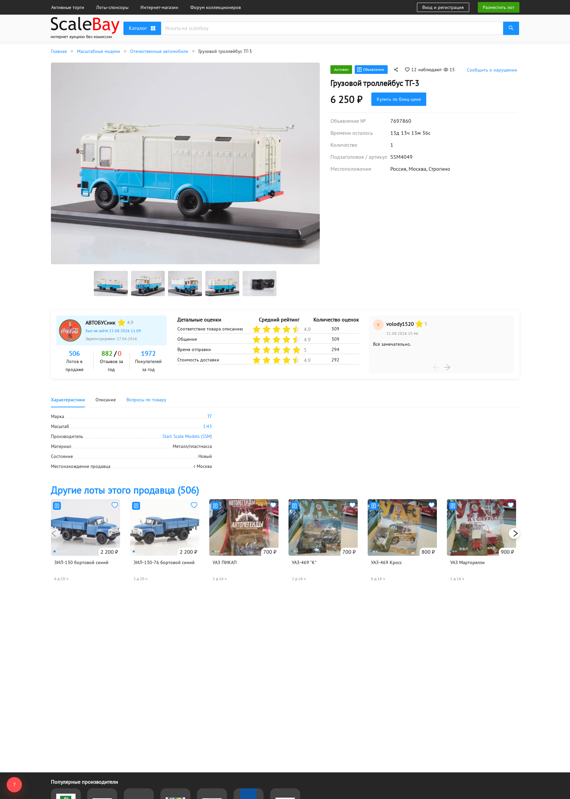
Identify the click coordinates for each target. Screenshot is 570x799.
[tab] (146, 399)
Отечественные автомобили (159, 51)
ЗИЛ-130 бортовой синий (81, 562)
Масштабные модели (98, 51)
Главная (59, 51)
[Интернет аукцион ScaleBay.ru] (85, 37)
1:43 (207, 426)
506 (74, 353)
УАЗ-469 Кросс (386, 562)
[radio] (121, 322)
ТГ (209, 416)
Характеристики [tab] (68, 400)
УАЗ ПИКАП (225, 562)
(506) (125, 489)
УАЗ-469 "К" (304, 562)
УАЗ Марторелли (467, 562)
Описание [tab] (105, 400)
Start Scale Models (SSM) (187, 436)
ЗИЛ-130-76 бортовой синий (164, 562)
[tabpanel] (285, 441)
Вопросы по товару (146, 400)
